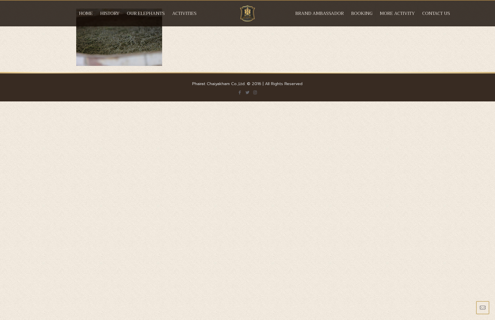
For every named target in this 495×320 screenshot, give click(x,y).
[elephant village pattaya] (248, 19)
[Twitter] (247, 92)
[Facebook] (240, 92)
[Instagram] (255, 92)
